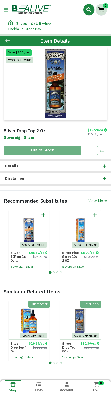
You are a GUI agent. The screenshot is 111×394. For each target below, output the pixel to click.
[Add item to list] (102, 150)
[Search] (88, 9)
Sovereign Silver (22, 266)
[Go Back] (17, 41)
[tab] (50, 272)
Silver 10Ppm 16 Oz (18, 256)
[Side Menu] (6, 10)
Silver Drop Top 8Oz (68, 347)
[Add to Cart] (43, 215)
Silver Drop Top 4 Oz (18, 347)
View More (97, 200)
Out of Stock (42, 150)
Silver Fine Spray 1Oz (70, 256)
